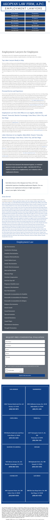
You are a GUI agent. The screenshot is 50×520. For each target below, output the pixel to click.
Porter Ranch (38, 224)
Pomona (33, 224)
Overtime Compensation (11, 277)
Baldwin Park (20, 202)
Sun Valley (4, 232)
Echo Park (32, 208)
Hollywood (41, 212)
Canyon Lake (44, 204)
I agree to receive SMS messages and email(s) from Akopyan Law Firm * (23, 366)
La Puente (32, 215)
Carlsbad (6, 205)
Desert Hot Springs (39, 207)
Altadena (31, 201)
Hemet (24, 212)
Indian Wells (26, 213)
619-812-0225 (35, 30)
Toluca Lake (33, 232)
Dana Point (30, 207)
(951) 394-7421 (36, 440)
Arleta (3, 202)
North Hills (36, 221)
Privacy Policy (35, 519)
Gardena (31, 210)
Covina (19, 207)
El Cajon (36, 208)
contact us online (11, 169)
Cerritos (15, 205)
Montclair (30, 219)
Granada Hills (8, 212)
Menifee (11, 219)
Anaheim (35, 201)
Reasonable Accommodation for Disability (15, 294)
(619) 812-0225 (37, 495)
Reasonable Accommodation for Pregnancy (16, 297)
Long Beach (21, 218)
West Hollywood (9, 235)
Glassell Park (41, 210)
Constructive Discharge (10, 250)
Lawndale (43, 216)
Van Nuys (28, 233)
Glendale (45, 210)
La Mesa (20, 215)
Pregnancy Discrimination (11, 287)
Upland (10, 233)
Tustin (44, 232)
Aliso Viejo (27, 201)
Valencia (14, 233)
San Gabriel (27, 227)
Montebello (34, 219)
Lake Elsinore (30, 216)
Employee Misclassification (11, 257)
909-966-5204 (14, 25)
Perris (22, 224)
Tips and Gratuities (9, 314)
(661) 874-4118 (36, 409)
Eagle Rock (12, 208)
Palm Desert (45, 222)
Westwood (32, 235)
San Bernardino (8, 227)
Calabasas (27, 204)
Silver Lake (10, 230)
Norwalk (8, 222)
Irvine (37, 213)
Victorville (35, 233)
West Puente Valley (16, 235)
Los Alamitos (25, 218)
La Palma (28, 215)
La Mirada (24, 215)
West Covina (45, 233)
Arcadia (43, 201)
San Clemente (14, 227)
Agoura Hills (18, 201)
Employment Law (25, 242)
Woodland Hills (5, 236)
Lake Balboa (25, 216)
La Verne (40, 215)
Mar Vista (4, 219)
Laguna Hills (4, 216)
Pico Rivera (26, 224)
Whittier (35, 235)
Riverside (36, 226)
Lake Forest (35, 216)
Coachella (40, 205)
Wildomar (39, 235)
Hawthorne (20, 212)
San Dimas (23, 227)
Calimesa (31, 204)
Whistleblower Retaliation (11, 324)
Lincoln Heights (10, 218)
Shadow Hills (43, 229)
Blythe (3, 204)
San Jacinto (38, 227)
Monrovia (26, 219)
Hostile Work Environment (11, 267)
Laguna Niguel (9, 216)
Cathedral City (11, 205)
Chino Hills (24, 205)
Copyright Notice (29, 519)
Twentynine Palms (5, 233)
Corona (12, 207)
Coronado (15, 207)
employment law (15, 122)
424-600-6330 (14, 30)
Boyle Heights (7, 204)
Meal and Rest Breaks (10, 270)
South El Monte (19, 230)
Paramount (15, 224)
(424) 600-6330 (14, 495)
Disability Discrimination (11, 253)
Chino (28, 205)
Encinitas (6, 210)
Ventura (31, 233)
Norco (33, 221)
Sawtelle (34, 229)
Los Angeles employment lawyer (38, 100)
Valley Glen (18, 233)
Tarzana (14, 232)
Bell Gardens (35, 202)
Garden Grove (35, 210)
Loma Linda (16, 218)
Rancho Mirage (9, 226)
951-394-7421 (35, 20)
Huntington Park (14, 213)
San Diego (36, 28)
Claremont (36, 205)
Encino (10, 210)
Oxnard (35, 23)
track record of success (38, 130)
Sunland (7, 232)
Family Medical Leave (10, 260)
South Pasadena (30, 230)
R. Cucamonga (15, 23)
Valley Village (23, 233)
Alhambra (23, 201)
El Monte (40, 208)
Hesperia (27, 212)
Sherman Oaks (4, 230)
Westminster (27, 235)
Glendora (3, 212)
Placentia (30, 224)
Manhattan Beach (44, 218)
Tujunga (41, 232)
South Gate (25, 230)
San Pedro (8, 229)
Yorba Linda (10, 236)
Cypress (26, 207)
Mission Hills (15, 219)
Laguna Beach (44, 215)
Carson (3, 205)
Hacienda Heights (14, 212)
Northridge (4, 222)
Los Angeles (15, 13)
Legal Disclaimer (41, 519)
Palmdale (40, 222)
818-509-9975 (14, 15)
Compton (4, 207)
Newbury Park (19, 221)
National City (13, 221)
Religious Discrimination (11, 304)
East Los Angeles (24, 208)
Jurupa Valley (40, 213)
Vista (39, 233)
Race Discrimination (9, 291)
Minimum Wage (8, 274)
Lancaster (39, 216)
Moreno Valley (4, 221)
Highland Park (32, 212)
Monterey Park (39, 219)
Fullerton (27, 210)
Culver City (15, 28)
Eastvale (28, 208)
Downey (5, 208)
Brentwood (14, 204)
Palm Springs (4, 224)
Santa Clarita (17, 229)
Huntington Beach (7, 213)
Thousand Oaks (28, 232)
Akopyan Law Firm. (15, 519)
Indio (30, 213)
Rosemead (40, 226)
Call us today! (21, 190)
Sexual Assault (8, 307)
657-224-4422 (14, 20)
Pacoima (31, 222)
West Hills (4, 235)
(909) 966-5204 (14, 467)
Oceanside (12, 222)
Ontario (15, 222)
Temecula (36, 18)
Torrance (37, 232)
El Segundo (44, 208)
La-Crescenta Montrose (10, 215)
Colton (44, 205)
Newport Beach (28, 221)
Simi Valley (14, 230)
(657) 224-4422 (13, 438)
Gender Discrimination (10, 263)
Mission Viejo (21, 219)
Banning (24, 202)
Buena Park (19, 204)
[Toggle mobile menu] (49, 1)
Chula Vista (32, 205)
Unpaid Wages (8, 321)
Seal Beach (39, 229)
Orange (18, 222)
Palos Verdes (36, 222)
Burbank (23, 204)
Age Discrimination (9, 247)
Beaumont (29, 202)
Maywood (8, 219)
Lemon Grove (4, 218)
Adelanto (14, 201)
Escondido (14, 210)
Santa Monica (27, 229)
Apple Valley (39, 201)
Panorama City (10, 224)
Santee (31, 229)
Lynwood (39, 218)
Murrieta (9, 221)
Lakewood (20, 216)
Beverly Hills (44, 202)
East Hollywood (17, 208)
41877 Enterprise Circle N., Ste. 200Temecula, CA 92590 (37, 435)
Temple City (22, 232)
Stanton (41, 230)
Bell (31, 202)
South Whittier (36, 230)
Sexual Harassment (9, 311)
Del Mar (34, 207)
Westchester (22, 235)
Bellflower (40, 202)
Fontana (17, 210)
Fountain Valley (22, 210)
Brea (11, 204)
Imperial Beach (20, 213)
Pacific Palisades (27, 222)
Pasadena (19, 224)
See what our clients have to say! (29, 152)
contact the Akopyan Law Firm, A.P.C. (37, 104)
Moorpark (44, 219)
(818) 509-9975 (14, 409)
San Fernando (32, 227)
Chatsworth (20, 205)
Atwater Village (7, 202)
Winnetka (43, 235)
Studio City (45, 230)
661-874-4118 (35, 15)
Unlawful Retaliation (10, 318)
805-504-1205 (35, 25)
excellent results (5, 156)
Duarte (8, 208)
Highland (36, 212)
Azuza (12, 202)
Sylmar (11, 232)
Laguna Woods (15, 216)
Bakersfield (35, 13)
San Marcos (22, 229)
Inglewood (33, 213)
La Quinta (36, 215)
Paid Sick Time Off (9, 280)
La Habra (17, 215)
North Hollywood (42, 221)
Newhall (23, 221)
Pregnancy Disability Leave (11, 284)
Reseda (29, 226)
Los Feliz (35, 218)
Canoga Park (39, 204)
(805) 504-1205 (37, 467)
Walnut (41, 233)
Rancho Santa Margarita (17, 226)
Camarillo (35, 204)
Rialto (32, 226)
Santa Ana (12, 229)
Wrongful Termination (10, 328)
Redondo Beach (25, 226)
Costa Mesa (15, 18)
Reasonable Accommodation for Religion (15, 301)
